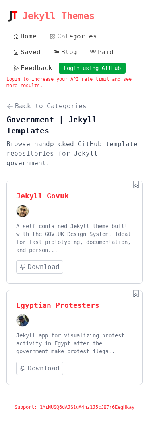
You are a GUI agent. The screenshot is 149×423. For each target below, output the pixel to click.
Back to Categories (51, 106)
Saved (31, 52)
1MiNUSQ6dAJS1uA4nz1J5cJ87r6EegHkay (87, 407)
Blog (69, 52)
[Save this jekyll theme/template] (136, 184)
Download (44, 267)
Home (29, 36)
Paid (106, 52)
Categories (77, 36)
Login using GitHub (92, 68)
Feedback (36, 68)
